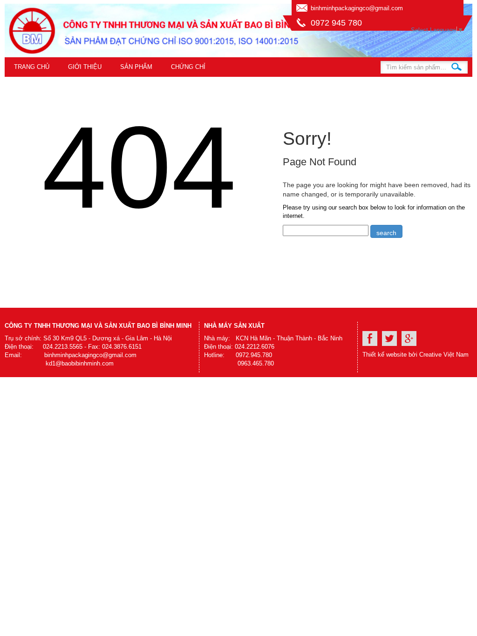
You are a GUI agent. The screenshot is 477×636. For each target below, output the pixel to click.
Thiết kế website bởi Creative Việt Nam (415, 354)
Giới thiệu (85, 66)
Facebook (369, 338)
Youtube (389, 338)
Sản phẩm (136, 66)
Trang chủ (31, 66)
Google (409, 338)
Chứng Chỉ (188, 66)
